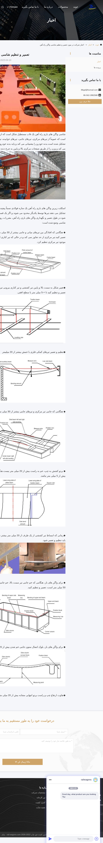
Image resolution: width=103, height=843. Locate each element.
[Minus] (50, 779)
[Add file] (96, 839)
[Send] (50, 839)
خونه (75, 6)
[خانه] (92, 7)
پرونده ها (97, 67)
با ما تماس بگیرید (30, 6)
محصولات (63, 6)
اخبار (90, 45)
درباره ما (48, 6)
